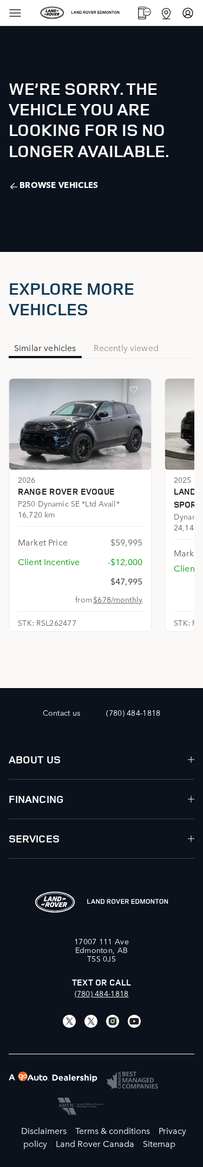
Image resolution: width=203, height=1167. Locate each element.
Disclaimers (44, 1130)
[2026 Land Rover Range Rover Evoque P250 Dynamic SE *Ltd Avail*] (80, 424)
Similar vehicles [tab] (45, 347)
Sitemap (159, 1143)
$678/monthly (117, 599)
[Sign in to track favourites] (135, 391)
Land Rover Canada (95, 1143)
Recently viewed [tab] (126, 347)
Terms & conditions (112, 1130)
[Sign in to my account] (187, 13)
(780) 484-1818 (102, 993)
